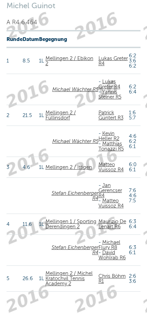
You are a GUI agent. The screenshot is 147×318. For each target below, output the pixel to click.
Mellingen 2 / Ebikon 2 (69, 61)
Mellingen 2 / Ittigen (68, 167)
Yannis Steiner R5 (109, 94)
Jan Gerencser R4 (110, 190)
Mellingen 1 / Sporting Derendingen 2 (70, 224)
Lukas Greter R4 (113, 61)
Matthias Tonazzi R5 (111, 146)
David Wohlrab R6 (112, 255)
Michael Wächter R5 (75, 89)
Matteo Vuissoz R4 (111, 167)
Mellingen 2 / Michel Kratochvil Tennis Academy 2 (69, 278)
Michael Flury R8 (109, 245)
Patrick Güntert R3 (110, 115)
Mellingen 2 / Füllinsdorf (60, 115)
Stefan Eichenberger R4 (75, 195)
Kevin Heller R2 (108, 136)
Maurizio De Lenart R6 (112, 224)
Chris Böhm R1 (112, 278)
